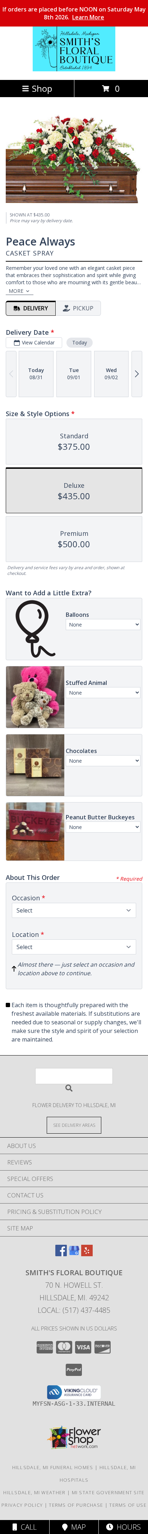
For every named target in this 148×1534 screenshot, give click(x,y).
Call (27, 1527)
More (16, 290)
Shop (42, 88)
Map (77, 1527)
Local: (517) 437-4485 (74, 1310)
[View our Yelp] (87, 1254)
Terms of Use (128, 1505)
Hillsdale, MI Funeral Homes (52, 1467)
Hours (127, 1527)
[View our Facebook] (61, 1254)
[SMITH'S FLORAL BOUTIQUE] (74, 69)
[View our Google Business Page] (74, 1254)
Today (79, 342)
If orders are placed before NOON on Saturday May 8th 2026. (74, 13)
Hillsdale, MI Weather (34, 1492)
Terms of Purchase (76, 1505)
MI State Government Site (108, 1492)
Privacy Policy (22, 1505)
